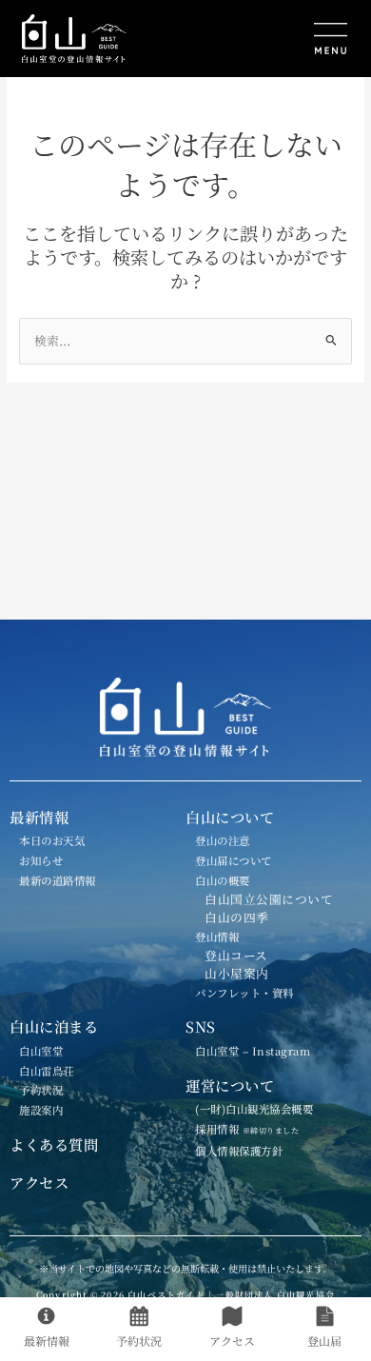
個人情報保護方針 (239, 1150)
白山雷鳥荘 (46, 1070)
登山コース (236, 955)
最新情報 (39, 816)
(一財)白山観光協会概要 (254, 1108)
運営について (230, 1085)
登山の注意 (222, 840)
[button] (272, 40)
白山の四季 (237, 917)
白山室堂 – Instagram (252, 1050)
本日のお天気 (52, 840)
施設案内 (41, 1109)
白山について (230, 816)
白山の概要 (222, 880)
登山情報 (217, 936)
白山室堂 (41, 1050)
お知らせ (41, 860)
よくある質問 (54, 1144)
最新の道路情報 (57, 880)
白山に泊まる (54, 1026)
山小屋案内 (237, 973)
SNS (201, 1026)
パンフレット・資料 (244, 992)
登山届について (233, 860)
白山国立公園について (269, 899)
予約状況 (41, 1089)
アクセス (39, 1182)
